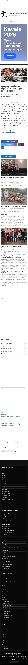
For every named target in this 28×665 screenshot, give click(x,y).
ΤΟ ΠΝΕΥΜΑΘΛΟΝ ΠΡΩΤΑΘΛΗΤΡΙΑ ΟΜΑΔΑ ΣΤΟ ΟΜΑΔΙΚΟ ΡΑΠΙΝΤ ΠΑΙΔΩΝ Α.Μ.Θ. (12, 178)
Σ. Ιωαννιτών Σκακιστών (7, 564)
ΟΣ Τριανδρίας (5, 528)
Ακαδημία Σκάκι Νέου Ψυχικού (9, 621)
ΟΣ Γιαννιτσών (5, 558)
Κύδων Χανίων (5, 637)
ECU (3, 472)
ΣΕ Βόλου (4, 576)
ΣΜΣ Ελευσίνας (5, 607)
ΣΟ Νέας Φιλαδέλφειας (7, 615)
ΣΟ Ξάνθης (4, 517)
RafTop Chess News (6, 507)
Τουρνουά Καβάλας (6, 353)
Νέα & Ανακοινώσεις (6, 343)
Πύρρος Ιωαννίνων (6, 566)
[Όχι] (26, 658)
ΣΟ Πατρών (4, 540)
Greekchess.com (5, 491)
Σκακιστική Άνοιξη (6, 603)
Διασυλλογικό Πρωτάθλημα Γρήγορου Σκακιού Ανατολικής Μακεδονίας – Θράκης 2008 (13, 256)
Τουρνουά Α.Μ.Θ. (5, 96)
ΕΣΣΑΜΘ (4, 481)
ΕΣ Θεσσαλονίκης (6, 526)
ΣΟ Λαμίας (4, 578)
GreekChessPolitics (6, 493)
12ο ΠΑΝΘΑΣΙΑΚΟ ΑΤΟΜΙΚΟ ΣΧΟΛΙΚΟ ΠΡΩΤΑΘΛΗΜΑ (13, 206)
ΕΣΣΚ (3, 479)
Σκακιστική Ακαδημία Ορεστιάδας (9, 520)
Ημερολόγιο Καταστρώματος (8, 499)
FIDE (3, 470)
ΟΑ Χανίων (4, 644)
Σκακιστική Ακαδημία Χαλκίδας (9, 582)
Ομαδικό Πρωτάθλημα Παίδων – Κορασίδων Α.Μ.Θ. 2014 (12, 271)
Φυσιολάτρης (5, 619)
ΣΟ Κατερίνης (5, 552)
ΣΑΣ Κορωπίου (5, 601)
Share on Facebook (11, 141)
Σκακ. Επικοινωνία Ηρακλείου (8, 605)
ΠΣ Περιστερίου (5, 599)
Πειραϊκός (4, 597)
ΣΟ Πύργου (4, 544)
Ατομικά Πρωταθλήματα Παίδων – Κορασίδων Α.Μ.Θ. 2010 (13, 213)
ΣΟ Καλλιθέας (5, 613)
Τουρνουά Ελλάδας (6, 348)
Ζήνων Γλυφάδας (6, 591)
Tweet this (8, 144)
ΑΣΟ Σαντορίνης (5, 627)
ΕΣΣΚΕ (3, 487)
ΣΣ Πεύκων (4, 534)
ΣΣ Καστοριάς (5, 554)
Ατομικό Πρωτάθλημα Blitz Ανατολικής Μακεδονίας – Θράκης (11, 247)
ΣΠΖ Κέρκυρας (5, 570)
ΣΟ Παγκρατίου (5, 617)
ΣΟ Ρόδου (4, 631)
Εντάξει (14, 662)
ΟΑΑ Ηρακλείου (5, 639)
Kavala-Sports (5, 503)
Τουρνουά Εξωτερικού (7, 351)
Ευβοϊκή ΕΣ (4, 580)
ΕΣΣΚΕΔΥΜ (4, 483)
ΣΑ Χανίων (4, 642)
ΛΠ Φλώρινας (5, 550)
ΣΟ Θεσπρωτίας (5, 568)
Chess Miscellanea (6, 495)
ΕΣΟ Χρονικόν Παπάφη (7, 532)
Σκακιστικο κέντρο (6, 505)
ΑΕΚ (3, 588)
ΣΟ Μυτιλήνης (5, 629)
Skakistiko (4, 501)
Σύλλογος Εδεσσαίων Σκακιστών (9, 556)
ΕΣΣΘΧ (3, 477)
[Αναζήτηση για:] (14, 21)
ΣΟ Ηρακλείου (5, 648)
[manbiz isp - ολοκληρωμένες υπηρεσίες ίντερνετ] (14, 443)
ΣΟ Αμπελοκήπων (6, 611)
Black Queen (4, 497)
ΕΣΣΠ (3, 485)
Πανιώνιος (4, 595)
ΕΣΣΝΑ (3, 475)
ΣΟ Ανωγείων (5, 646)
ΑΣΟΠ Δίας (4, 590)
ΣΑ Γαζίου (4, 641)
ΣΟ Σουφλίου (5, 518)
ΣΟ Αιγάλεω (4, 609)
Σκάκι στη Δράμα (6, 513)
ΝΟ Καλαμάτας (5, 542)
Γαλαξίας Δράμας (6, 515)
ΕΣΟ (3, 473)
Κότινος (3, 593)
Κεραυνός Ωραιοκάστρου (8, 530)
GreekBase (4, 489)
